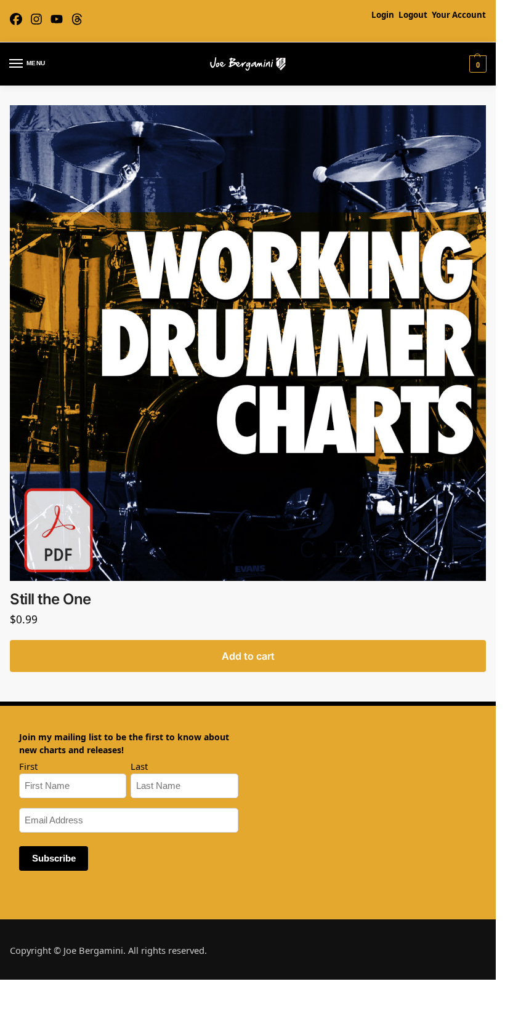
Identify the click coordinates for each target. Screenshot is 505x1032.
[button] (476, 64)
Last (139, 766)
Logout (412, 14)
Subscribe (54, 858)
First (28, 766)
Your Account (459, 14)
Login (382, 14)
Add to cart (248, 656)
